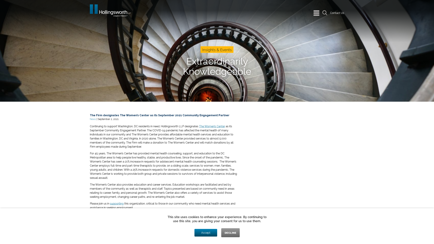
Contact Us (337, 13)
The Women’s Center (212, 126)
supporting (117, 203)
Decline (230, 232)
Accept (205, 232)
